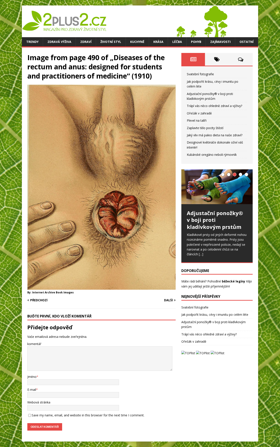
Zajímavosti (220, 42)
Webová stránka (38, 402)
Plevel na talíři (196, 120)
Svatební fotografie (200, 74)
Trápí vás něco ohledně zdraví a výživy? (214, 106)
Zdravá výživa (59, 42)
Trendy (32, 42)
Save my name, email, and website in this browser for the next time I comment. (88, 415)
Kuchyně (137, 42)
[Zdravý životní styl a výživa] (125, 35)
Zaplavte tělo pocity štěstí (205, 128)
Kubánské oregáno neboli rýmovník (212, 155)
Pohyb (196, 42)
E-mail (31, 389)
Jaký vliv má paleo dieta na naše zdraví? (214, 135)
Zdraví (85, 42)
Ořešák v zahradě (199, 113)
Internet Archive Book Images (53, 292)
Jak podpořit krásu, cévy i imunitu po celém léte (214, 314)
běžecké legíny (233, 281)
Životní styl (110, 42)
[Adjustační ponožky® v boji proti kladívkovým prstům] (217, 186)
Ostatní (247, 42)
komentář (34, 344)
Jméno (32, 377)
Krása (158, 42)
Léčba (177, 42)
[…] (201, 254)
